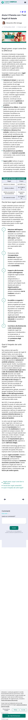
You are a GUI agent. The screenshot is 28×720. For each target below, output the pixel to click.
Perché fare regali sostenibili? (12, 485)
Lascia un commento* (8, 516)
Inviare (14, 528)
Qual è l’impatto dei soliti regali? (13, 488)
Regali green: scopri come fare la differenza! (13, 482)
